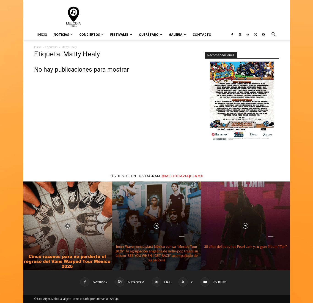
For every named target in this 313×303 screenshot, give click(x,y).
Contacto (202, 34)
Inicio (42, 34)
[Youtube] (263, 34)
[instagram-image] (67, 225)
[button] (273, 35)
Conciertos (89, 34)
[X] (255, 34)
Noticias (61, 34)
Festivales (119, 34)
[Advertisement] (195, 16)
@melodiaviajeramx (182, 175)
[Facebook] (232, 34)
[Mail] (247, 34)
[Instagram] (239, 34)
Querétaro (149, 34)
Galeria (175, 34)
